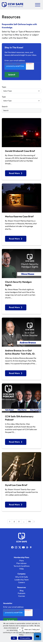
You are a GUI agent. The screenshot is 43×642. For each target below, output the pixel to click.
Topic (4, 87)
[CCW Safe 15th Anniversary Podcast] (21, 398)
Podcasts (21, 593)
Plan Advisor (21, 563)
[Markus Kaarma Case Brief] (21, 198)
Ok (14, 638)
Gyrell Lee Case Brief (16, 485)
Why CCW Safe (21, 577)
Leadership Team (21, 579)
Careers (21, 582)
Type (4, 97)
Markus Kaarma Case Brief (19, 216)
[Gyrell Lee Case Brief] (21, 466)
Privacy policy (25, 638)
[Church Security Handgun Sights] (21, 263)
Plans (21, 560)
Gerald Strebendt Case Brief (20, 151)
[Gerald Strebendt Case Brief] (21, 132)
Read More (14, 173)
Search (5, 106)
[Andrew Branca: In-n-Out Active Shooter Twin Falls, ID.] (21, 332)
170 (29, 522)
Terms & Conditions (21, 566)
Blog (21, 590)
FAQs (21, 569)
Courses (21, 596)
